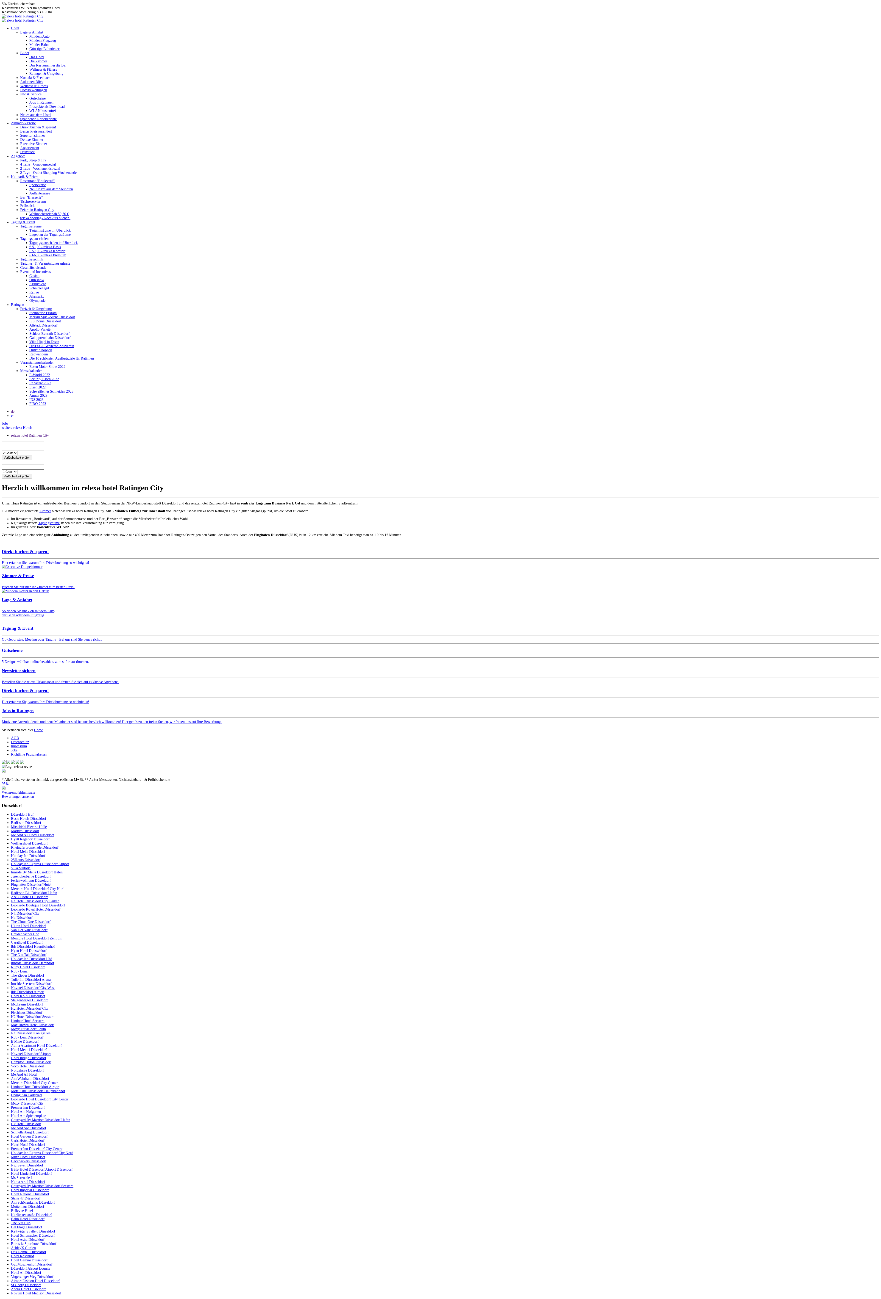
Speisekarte (37, 185)
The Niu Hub (21, 1223)
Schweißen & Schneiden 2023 (51, 391)
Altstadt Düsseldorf (43, 325)
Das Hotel (36, 57)
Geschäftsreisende (33, 267)
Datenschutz (20, 742)
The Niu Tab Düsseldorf (28, 955)
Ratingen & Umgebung (46, 73)
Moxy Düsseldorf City (27, 1103)
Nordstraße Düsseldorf (27, 1070)
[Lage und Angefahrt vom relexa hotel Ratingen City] (25, 591)
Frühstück (27, 152)
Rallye (34, 292)
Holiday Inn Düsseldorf (28, 856)
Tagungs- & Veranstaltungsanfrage (45, 263)
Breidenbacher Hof (25, 934)
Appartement (29, 148)
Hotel (15, 28)
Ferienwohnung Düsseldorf (31, 880)
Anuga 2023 (38, 395)
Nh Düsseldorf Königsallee (30, 1033)
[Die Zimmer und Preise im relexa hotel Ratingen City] (22, 567)
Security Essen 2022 (44, 379)
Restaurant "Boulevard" (37, 181)
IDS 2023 (36, 400)
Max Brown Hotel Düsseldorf (32, 1025)
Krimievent (37, 284)
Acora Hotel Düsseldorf (28, 1289)
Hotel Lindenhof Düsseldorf (31, 1173)
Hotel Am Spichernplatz (28, 1116)
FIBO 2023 (37, 404)
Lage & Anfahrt (31, 32)
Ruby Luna (19, 971)
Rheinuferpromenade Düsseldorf (34, 847)
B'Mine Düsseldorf (25, 1041)
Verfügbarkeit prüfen (17, 457)
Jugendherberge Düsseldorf (31, 876)
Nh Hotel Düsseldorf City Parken (35, 901)
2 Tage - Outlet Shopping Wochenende (48, 172)
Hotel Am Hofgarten (26, 1111)
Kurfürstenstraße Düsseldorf (31, 1215)
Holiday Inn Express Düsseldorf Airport (40, 864)
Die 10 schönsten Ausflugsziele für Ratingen (61, 358)
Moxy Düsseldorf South (28, 1029)
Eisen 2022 (37, 387)
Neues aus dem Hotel (35, 115)
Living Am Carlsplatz (26, 1095)
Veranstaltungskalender (37, 362)
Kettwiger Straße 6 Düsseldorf (33, 1231)
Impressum (19, 746)
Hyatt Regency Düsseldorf (30, 839)
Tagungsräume (31, 226)
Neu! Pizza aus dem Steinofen (51, 189)
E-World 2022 (39, 375)
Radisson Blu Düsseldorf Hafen (34, 893)
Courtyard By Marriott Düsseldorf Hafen (40, 1120)
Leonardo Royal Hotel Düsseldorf (35, 909)
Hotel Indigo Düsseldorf (28, 1058)
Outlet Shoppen (40, 350)
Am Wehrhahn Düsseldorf (30, 1078)
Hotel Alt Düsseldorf (26, 1272)
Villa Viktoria (21, 868)
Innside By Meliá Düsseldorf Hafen (37, 872)
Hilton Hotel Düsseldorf (28, 926)
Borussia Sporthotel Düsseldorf (33, 1244)
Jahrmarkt (36, 296)
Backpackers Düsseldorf (28, 1161)
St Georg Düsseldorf (26, 1285)
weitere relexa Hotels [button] (17, 427)
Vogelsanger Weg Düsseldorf (32, 1277)
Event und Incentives (35, 272)
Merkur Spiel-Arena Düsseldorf (52, 317)
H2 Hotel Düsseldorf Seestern (32, 1017)
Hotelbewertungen (33, 90)
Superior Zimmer (32, 135)
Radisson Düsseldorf (26, 823)
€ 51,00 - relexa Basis (45, 247)
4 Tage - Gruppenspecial (38, 164)
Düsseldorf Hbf (22, 814)
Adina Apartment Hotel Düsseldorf (36, 1045)
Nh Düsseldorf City (25, 913)
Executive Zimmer (33, 144)
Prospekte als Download (47, 106)
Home (38, 730)
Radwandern (38, 354)
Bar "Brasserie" (31, 197)
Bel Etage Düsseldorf (26, 1227)
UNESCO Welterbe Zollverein (51, 346)
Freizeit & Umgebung (36, 309)
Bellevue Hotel (22, 1211)
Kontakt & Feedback (35, 78)
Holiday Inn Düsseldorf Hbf (31, 959)
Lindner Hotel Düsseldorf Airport (35, 1087)
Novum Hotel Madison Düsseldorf (36, 1293)
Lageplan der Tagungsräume (50, 234)
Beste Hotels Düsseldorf (28, 818)
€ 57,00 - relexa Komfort (47, 251)
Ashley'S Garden (23, 1248)
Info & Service (31, 94)
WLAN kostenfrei (42, 111)
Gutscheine (37, 98)
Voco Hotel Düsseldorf (27, 1066)
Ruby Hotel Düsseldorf (28, 967)
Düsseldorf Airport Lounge (30, 1268)
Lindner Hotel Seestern (28, 1021)
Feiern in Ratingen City (37, 210)
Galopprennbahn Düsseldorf (49, 338)
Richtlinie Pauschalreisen (29, 754)
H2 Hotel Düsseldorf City (29, 1008)
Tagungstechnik (31, 259)
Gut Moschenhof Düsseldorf (31, 1264)
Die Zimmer (38, 61)
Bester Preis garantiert (36, 131)
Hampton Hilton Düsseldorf (31, 1062)
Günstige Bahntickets (44, 49)
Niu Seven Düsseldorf (27, 1165)
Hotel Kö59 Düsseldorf (28, 996)
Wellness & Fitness (43, 69)
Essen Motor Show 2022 (47, 366)
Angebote (18, 156)
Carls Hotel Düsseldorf (27, 1140)
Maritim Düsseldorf (25, 831)
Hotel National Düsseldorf (30, 1194)
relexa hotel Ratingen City (30, 435)
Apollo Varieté (39, 329)
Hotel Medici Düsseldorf (29, 1050)
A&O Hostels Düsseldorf (29, 897)
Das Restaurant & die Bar (48, 65)
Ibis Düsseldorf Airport (27, 992)
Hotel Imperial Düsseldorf (30, 1190)
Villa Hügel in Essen (44, 342)
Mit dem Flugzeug (42, 40)
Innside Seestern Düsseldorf (31, 984)
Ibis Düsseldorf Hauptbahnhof (33, 946)
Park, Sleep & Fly (33, 160)
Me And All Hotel (24, 1074)
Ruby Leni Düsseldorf (27, 1037)
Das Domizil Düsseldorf (28, 1252)
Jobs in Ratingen (41, 102)
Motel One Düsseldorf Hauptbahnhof (38, 1091)
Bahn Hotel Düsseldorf (28, 1219)
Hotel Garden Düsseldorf (29, 1136)
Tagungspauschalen (34, 239)
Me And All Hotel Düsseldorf (32, 835)
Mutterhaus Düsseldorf (27, 1206)
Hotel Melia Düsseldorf (28, 851)
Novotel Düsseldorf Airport (31, 1054)
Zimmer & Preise (23, 123)
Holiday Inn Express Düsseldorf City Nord (42, 1153)
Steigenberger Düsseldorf (29, 1000)
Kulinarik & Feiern (25, 177)
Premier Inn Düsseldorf (28, 1107)
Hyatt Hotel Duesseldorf (28, 951)
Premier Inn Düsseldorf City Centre (36, 1149)
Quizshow (36, 280)
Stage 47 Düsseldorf (25, 1198)
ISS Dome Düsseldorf (45, 321)
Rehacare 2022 (40, 383)
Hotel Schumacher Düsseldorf (33, 1235)
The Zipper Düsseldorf (27, 975)
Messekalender (31, 371)
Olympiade (37, 300)
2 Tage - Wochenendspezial (40, 168)
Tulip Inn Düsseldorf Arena (31, 979)
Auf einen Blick (31, 82)
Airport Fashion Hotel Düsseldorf (35, 1281)
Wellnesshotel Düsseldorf (29, 843)
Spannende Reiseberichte (38, 119)
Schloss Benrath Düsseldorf (49, 333)
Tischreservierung (33, 201)
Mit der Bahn (39, 45)
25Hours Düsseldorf (25, 860)
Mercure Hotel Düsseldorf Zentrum (36, 938)
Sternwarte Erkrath (43, 313)
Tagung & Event (23, 222)
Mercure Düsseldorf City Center (34, 1083)
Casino (34, 276)
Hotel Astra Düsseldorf (27, 1239)
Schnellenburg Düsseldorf (30, 1132)
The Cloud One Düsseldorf (30, 922)
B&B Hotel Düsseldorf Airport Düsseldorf (41, 1169)
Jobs (5, 423)
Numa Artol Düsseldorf (28, 1182)
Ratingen (17, 305)
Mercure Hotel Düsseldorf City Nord (37, 889)
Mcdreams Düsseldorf (27, 1004)
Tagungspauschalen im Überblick (53, 243)
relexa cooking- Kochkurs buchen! (45, 218)
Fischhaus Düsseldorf (26, 1012)
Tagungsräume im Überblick (50, 230)
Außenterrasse (39, 193)
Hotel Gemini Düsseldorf (29, 1260)
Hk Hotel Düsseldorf (26, 1124)
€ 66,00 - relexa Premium (47, 255)
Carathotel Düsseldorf (27, 942)
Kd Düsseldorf (21, 918)
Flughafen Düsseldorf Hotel (31, 884)
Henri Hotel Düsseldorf (28, 1145)
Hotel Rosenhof (22, 1256)
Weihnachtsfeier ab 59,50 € (49, 214)
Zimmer (45, 511)
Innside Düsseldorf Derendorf (32, 963)
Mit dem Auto (39, 36)
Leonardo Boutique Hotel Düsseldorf (38, 905)
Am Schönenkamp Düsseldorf (33, 1202)
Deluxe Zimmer (31, 139)
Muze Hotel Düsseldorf (28, 1157)
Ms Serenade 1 (22, 1178)
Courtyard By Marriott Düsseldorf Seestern (42, 1186)
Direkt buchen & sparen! (38, 127)
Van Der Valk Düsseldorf (29, 930)
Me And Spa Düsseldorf (28, 1128)
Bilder (24, 53)
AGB (15, 738)
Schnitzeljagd (39, 288)
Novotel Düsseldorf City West (33, 988)
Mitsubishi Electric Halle (29, 827)
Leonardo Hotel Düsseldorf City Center (39, 1099)
